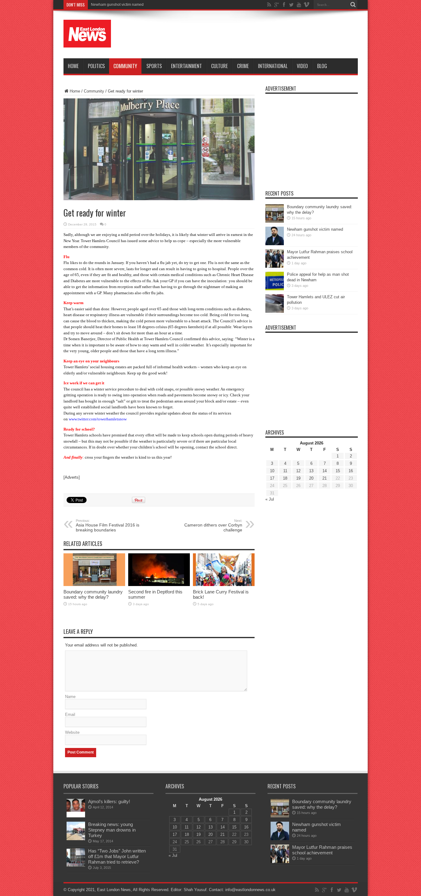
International (273, 66)
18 (285, 478)
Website (72, 732)
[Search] (353, 4)
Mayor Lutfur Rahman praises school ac (124, 4)
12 (298, 471)
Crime (243, 66)
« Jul (269, 499)
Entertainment (186, 66)
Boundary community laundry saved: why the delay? (93, 594)
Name (70, 696)
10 (272, 471)
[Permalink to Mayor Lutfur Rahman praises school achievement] (274, 266)
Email (70, 714)
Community (125, 66)
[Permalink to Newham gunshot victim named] (274, 244)
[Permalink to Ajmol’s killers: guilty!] (76, 816)
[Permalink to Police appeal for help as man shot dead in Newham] (274, 289)
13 (311, 471)
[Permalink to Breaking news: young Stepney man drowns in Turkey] (76, 838)
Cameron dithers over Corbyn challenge (213, 525)
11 (285, 471)
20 (311, 478)
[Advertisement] (245, 34)
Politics (96, 66)
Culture (219, 66)
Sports (154, 66)
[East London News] (87, 42)
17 (272, 478)
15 (338, 471)
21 (324, 478)
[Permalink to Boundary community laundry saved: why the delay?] (94, 584)
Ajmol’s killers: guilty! (109, 801)
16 (351, 471)
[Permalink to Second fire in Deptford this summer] (159, 584)
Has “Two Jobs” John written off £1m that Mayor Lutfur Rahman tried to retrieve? (117, 856)
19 (298, 478)
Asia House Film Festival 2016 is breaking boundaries (107, 525)
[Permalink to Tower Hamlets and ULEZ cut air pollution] (274, 311)
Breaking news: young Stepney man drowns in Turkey (112, 830)
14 (324, 471)
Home (73, 66)
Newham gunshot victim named (315, 229)
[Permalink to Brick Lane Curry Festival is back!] (224, 584)
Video (302, 66)
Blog (322, 66)
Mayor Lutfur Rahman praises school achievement (322, 849)
